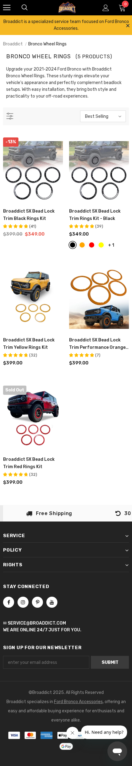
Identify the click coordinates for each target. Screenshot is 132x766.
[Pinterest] (37, 602)
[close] (127, 26)
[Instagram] (23, 602)
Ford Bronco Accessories (78, 701)
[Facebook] (8, 602)
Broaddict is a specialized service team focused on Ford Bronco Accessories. (66, 25)
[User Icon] (106, 8)
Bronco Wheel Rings (47, 44)
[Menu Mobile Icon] (6, 7)
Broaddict (13, 44)
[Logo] (67, 7)
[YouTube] (51, 602)
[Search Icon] (24, 8)
